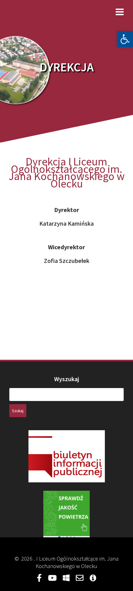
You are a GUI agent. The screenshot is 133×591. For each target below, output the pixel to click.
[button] (125, 39)
